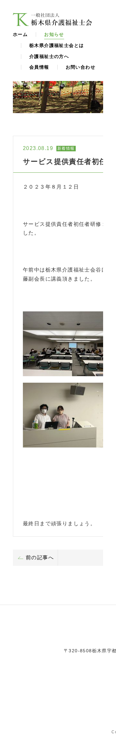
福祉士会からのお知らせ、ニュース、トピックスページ (52, 19)
